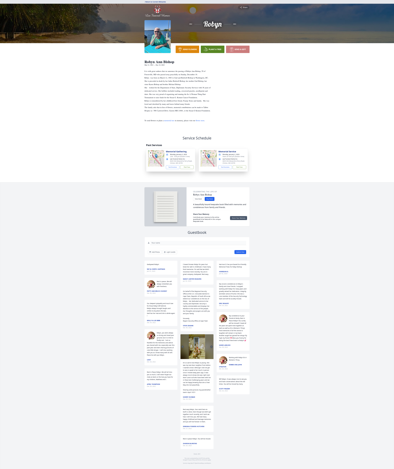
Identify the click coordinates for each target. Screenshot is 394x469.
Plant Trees (187, 167)
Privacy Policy (191, 460)
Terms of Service (202, 460)
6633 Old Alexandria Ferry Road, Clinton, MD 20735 (181, 162)
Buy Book (209, 199)
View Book (198, 199)
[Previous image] (182, 346)
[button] (156, 156)
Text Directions (172, 167)
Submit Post (240, 252)
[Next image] (211, 346)
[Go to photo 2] (197, 357)
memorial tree (169, 120)
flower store (200, 120)
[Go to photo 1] (196, 357)
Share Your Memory (238, 218)
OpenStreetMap (199, 463)
